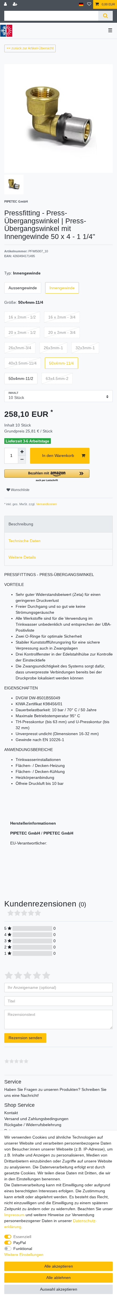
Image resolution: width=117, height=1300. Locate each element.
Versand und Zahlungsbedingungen (36, 1118)
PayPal (19, 1242)
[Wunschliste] (89, 4)
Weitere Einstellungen (23, 1254)
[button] (46, 475)
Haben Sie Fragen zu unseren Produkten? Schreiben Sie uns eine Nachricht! (55, 1092)
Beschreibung (21, 524)
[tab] (58, 524)
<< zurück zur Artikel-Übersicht (30, 48)
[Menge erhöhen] (22, 452)
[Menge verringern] (22, 460)
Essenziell (22, 1236)
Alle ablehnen (58, 1277)
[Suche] (105, 16)
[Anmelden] (6, 4)
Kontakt (11, 1112)
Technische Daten (25, 540)
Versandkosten (46, 504)
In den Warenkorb (58, 455)
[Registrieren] (15, 4)
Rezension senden (25, 1037)
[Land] (81, 4)
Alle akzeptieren (58, 1266)
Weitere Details (22, 557)
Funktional (22, 1248)
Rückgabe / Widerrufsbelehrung (32, 1124)
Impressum (14, 1214)
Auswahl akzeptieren (58, 1289)
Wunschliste (20, 490)
